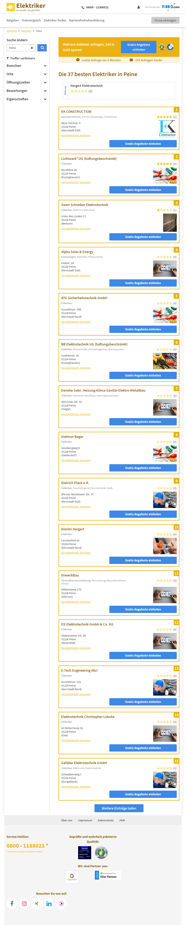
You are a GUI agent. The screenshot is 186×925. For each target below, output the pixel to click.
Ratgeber (13, 20)
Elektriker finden (55, 20)
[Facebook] (12, 903)
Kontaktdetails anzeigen (76, 135)
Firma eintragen (165, 20)
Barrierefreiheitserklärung (86, 20)
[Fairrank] (61, 903)
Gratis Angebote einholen (143, 143)
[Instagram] (24, 903)
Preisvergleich (31, 20)
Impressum (85, 820)
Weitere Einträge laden (119, 808)
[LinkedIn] (49, 903)
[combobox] (21, 47)
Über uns (66, 820)
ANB (122, 820)
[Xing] (36, 903)
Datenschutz (106, 820)
